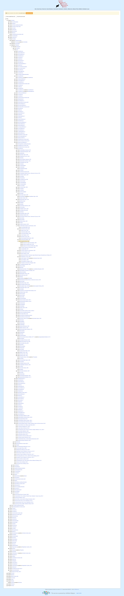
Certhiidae (21, 170)
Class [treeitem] (17, 48)
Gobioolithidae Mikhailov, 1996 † (24, 415)
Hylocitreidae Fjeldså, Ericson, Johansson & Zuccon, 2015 (30, 216)
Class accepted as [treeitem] (20, 475)
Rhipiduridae (22, 347)
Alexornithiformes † (21, 54)
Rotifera (13, 556)
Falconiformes (20, 108)
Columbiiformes (20, 89)
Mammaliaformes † (22, 443)
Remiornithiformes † (21, 394)
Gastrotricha (14, 519)
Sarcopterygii (17, 491)
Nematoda (14, 534)
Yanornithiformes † (21, 414)
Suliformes (20, 404)
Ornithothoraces (23, 139)
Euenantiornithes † (24, 106)
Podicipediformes (31, 91)
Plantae (12, 580)
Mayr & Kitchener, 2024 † (24, 437)
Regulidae (21, 344)
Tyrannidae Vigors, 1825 (37, 318)
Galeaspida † (17, 477)
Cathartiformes (20, 77)
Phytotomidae (22, 323)
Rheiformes (20, 395)
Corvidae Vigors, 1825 (24, 187)
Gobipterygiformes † (21, 116)
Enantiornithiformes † (21, 103)
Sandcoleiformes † (21, 397)
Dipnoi (16, 474)
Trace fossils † (14, 562)
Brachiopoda (14, 31)
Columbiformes (20, 88)
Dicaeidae (21, 193)
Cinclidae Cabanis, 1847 (24, 174)
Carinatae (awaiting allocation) (23, 74)
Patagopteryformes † (21, 378)
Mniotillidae (22, 278)
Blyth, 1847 (24, 248)
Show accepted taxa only (10, 16)
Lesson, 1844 (25, 256)
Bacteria (12, 574)
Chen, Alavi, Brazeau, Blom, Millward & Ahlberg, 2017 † (29, 460)
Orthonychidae (22, 293)
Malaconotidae (22, 265)
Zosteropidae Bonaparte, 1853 (25, 375)
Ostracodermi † (17, 485)
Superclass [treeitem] (16, 46)
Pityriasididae (22, 330)
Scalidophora (17, 557)
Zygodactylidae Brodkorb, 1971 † (25, 377)
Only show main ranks (21, 16)
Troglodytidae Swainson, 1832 (25, 364)
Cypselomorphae (23, 97)
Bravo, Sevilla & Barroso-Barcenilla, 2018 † (28, 438)
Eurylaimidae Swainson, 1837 (25, 205)
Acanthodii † (17, 465)
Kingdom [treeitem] (11, 20)
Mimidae (21, 276)
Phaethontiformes (21, 381)
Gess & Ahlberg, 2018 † (23, 463)
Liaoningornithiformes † (22, 126)
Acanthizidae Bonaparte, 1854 (25, 151)
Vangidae (21, 369)
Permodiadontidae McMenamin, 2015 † (24, 446)
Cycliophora (14, 511)
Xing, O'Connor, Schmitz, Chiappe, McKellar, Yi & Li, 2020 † (31, 429)
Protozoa (20, 582)
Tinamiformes (20, 406)
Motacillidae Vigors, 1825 (24, 282)
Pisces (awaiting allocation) (19, 486)
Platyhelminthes (15, 545)
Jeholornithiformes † (21, 125)
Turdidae (21, 366)
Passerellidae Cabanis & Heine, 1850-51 (27, 310)
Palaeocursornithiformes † (22, 142)
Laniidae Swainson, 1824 (24, 224)
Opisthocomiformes (21, 137)
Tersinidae (21, 358)
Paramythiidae (22, 304)
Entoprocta (14, 517)
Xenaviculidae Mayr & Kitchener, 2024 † (25, 421)
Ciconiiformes (20, 85)
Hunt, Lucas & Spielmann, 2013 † (24, 500)
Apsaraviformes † (21, 60)
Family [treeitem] (24, 150)
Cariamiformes (20, 72)
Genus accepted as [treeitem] (30, 258)
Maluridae (21, 267)
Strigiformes (20, 401)
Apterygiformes (20, 62)
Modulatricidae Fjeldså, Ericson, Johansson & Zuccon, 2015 (30, 279)
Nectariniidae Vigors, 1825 (24, 287)
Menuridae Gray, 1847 (24, 275)
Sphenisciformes (21, 398)
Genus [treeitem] (24, 227)
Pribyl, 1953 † (16, 571)
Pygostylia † (22, 392)
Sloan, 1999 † (22, 448)
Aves (17, 49)
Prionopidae (22, 338)
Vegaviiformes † (21, 411)
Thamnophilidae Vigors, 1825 (25, 360)
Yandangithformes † (21, 412)
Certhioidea (24, 171)
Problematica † (15, 553)
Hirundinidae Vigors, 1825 (24, 213)
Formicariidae (22, 207)
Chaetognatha (14, 35)
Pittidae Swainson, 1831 (24, 327)
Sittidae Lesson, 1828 (23, 352)
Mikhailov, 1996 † (23, 431)
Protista (12, 582)
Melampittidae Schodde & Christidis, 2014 (27, 270)
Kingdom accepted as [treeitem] (15, 582)
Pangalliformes (23, 145)
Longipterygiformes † (21, 131)
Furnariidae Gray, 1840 (24, 210)
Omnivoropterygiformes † (22, 136)
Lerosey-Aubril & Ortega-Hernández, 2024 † (25, 499)
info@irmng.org (76, 589)
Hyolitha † (14, 523)
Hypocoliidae (22, 219)
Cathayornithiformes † (22, 79)
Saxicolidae (22, 349)
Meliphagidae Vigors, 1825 (24, 273)
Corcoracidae (22, 185)
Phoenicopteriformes (21, 383)
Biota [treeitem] (7, 18)
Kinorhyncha (14, 525)
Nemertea (14, 537)
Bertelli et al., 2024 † (24, 426)
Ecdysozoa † (17, 514)
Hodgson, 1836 (25, 258)
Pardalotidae (22, 306)
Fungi (12, 579)
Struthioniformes (21, 403)
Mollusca (14, 531)
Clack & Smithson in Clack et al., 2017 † (26, 451)
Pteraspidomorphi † (18, 489)
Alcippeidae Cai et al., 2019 (24, 156)
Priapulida (22, 550)
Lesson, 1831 (24, 230)
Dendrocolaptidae (23, 191)
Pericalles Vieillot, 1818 (24, 318)
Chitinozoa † (14, 37)
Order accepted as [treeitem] (24, 77)
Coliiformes (20, 86)
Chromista (13, 577)
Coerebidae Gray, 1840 (24, 179)
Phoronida (14, 542)
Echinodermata (15, 516)
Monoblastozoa (15, 533)
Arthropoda (14, 29)
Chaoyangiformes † (21, 80)
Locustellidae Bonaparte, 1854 (25, 264)
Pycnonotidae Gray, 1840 (24, 343)
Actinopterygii (17, 466)
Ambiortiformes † (21, 55)
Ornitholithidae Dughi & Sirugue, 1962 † (25, 420)
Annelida (14, 28)
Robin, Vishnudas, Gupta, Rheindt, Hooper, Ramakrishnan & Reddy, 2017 (36, 255)
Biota (14, 576)
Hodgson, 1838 (25, 253)
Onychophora (14, 539)
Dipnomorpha (17, 475)
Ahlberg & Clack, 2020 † (23, 449)
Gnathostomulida (15, 520)
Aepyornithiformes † (21, 52)
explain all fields (29, 13)
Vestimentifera (14, 565)
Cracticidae (22, 190)
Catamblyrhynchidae (23, 168)
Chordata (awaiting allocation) (18, 505)
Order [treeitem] (19, 51)
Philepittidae (22, 321)
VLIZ (61, 589)
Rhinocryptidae (22, 346)
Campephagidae (23, 165)
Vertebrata (17, 45)
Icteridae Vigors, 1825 (23, 221)
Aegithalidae (22, 153)
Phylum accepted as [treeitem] (20, 533)
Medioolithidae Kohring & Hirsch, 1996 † (25, 417)
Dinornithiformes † (21, 100)
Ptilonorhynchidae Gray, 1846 (25, 341)
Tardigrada (14, 560)
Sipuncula (14, 559)
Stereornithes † (20, 400)
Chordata (14, 38)
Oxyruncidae (22, 296)
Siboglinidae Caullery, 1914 (27, 565)
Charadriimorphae (23, 83)
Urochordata (17, 43)
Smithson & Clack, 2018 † (24, 452)
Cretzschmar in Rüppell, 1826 (28, 262)
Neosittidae (22, 289)
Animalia (12, 20)
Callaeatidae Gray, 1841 (24, 162)
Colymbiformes (20, 91)
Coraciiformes (20, 94)
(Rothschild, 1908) (30, 245)
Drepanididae (22, 196)
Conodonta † (17, 472)
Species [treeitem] (28, 242)
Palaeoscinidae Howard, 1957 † (25, 299)
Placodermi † (17, 488)
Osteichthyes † (20, 483)
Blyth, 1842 (25, 239)
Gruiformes (20, 117)
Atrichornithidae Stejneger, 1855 (25, 159)
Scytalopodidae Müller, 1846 (25, 350)
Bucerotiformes (20, 69)
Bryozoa (13, 32)
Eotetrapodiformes (19, 506)
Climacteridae (22, 177)
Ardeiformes (20, 65)
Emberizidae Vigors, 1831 (24, 199)
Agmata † (14, 23)
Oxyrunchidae (22, 295)
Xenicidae (21, 372)
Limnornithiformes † (21, 128)
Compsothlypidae (23, 182)
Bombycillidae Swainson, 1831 (25, 160)
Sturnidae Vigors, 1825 (24, 353)
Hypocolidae (22, 218)
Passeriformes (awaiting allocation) (26, 315)
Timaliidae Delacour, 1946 (24, 363)
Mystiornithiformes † (21, 133)
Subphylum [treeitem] (16, 40)
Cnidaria (13, 508)
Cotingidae (22, 188)
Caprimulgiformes (21, 71)
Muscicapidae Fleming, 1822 (25, 284)
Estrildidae (22, 202)
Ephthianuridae (22, 201)
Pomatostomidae (23, 335)
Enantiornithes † (23, 102)
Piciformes (20, 384)
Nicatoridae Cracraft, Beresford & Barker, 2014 (28, 290)
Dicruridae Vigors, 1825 (24, 194)
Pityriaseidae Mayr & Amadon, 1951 (26, 329)
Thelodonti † (17, 492)
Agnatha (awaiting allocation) (20, 468)
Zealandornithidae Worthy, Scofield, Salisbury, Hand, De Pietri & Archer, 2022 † (32, 423)
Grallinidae (22, 211)
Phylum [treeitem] (13, 21)
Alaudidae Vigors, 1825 (24, 154)
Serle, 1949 (25, 241)
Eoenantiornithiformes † (22, 105)
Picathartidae (22, 324)
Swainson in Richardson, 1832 (28, 247)
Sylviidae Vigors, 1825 (24, 355)
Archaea (12, 573)
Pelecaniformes (20, 380)
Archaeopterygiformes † (22, 63)
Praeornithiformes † (21, 387)
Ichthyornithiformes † (21, 123)
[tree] (62, 302)
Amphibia (18, 48)
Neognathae (22, 134)
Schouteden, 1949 (29, 242)
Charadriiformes (21, 82)
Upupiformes (20, 409)
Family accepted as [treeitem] (27, 196)
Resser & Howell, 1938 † (22, 494)
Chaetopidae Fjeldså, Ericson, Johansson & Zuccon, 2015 (30, 173)
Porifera (13, 548)
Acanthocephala (15, 21)
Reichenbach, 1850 (27, 238)
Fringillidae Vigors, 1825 (33, 196)
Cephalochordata (18, 40)
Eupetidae (21, 204)
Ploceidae (21, 333)
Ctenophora (14, 509)
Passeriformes (20, 148)
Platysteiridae (22, 332)
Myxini (16, 480)
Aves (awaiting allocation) (22, 66)
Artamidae (21, 157)
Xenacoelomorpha (15, 570)
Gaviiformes (20, 114)
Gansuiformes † (20, 111)
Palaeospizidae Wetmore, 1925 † (25, 301)
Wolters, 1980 (26, 233)
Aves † (21, 68)
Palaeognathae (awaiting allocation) (24, 143)
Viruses (12, 585)
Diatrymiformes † (21, 99)
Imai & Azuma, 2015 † (24, 432)
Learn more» (79, 593)
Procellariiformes (21, 389)
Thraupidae (22, 361)
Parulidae (30, 278)
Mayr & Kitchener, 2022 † (24, 428)
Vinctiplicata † (17, 568)
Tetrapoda (18, 46)
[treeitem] (24, 241)
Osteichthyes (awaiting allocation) (21, 482)
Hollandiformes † (21, 120)
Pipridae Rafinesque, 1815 (24, 326)
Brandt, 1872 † (23, 434)
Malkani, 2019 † (20, 497)
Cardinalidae (22, 167)
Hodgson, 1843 (26, 261)
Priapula (13, 550)
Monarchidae (22, 281)
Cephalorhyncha (17, 34)
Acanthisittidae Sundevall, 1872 (25, 150)
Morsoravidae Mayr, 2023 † (23, 418)
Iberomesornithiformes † (22, 122)
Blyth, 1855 (25, 227)
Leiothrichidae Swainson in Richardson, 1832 (28, 225)
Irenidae (21, 222)
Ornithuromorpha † (24, 140)
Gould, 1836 (25, 228)
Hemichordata (14, 522)
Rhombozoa (14, 554)
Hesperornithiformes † (22, 119)
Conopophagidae (23, 184)
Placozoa (14, 543)
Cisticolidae (22, 176)
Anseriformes (20, 57)
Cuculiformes (20, 96)
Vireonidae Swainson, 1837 (25, 370)
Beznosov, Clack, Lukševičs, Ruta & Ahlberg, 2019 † (28, 455)
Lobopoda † (14, 526)
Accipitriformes (20, 51)
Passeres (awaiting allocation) (25, 312)
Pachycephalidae (23, 298)
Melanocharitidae (23, 272)
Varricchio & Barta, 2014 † (25, 435)
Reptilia (17, 445)
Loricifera (14, 528)
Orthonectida (14, 540)
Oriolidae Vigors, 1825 (24, 292)
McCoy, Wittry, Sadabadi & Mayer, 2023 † (24, 503)
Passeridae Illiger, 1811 (24, 313)
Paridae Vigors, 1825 (23, 307)
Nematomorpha (15, 536)
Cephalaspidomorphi (18, 469)
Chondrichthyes (17, 471)
